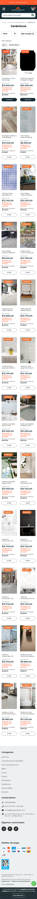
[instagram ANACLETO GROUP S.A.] (4, 828)
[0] (32, 9)
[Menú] (4, 9)
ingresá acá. (6, 881)
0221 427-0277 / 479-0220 (14, 806)
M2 (3, 45)
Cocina (4, 773)
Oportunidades (7, 788)
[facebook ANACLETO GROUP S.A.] (10, 828)
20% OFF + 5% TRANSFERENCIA (18, 2)
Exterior (4, 776)
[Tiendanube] (8, 884)
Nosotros (5, 792)
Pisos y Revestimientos (16, 22)
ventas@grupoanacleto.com (15, 810)
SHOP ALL (5, 757)
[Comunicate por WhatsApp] (33, 883)
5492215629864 (10, 802)
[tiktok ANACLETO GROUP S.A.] (16, 828)
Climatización (6, 780)
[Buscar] (32, 15)
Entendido (18, 895)
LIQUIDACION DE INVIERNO (12, 761)
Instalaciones (6, 784)
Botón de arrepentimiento (21, 881)
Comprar (9, 99)
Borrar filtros (14, 45)
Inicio (4, 22)
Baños (4, 769)
